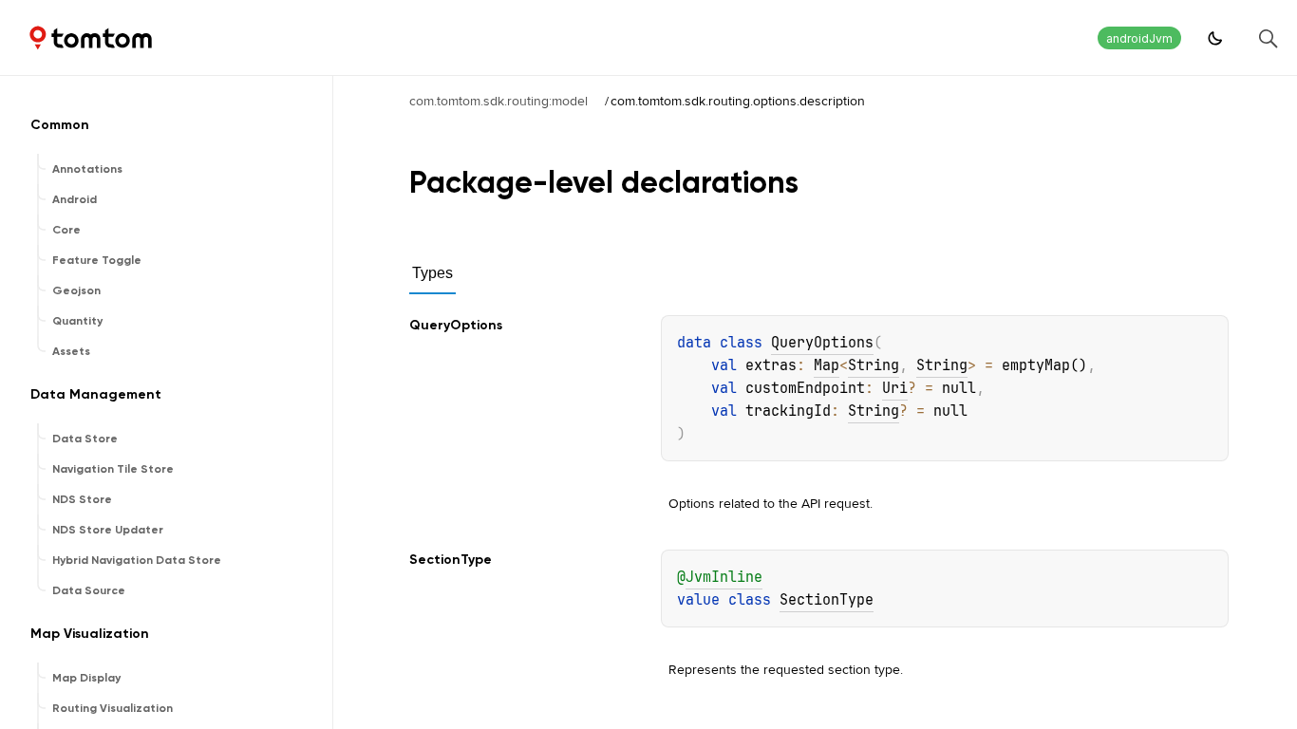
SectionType (827, 599)
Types (432, 273)
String (873, 365)
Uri (895, 388)
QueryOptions (822, 342)
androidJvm (1139, 38)
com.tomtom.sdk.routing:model (498, 100)
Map (826, 365)
